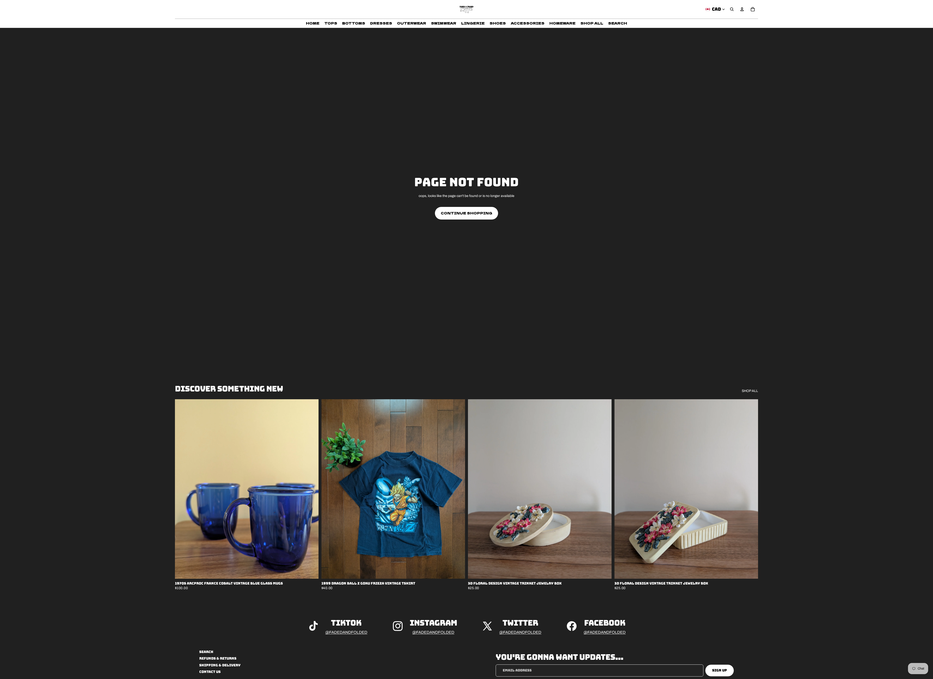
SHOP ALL (750, 391)
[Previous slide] (182, 489)
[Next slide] (311, 489)
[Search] (731, 9)
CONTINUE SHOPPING (466, 213)
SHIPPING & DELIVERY (220, 665)
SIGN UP (719, 670)
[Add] (311, 571)
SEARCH (206, 652)
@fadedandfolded (346, 632)
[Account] (742, 9)
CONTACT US (210, 672)
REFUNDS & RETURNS (217, 658)
